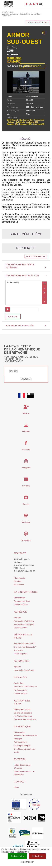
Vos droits (18, 650)
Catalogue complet (22, 745)
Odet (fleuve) (12, 120)
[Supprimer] (44, 288)
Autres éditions (20, 742)
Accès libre (19, 683)
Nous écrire (19, 585)
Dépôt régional (20, 654)
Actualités (21, 661)
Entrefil (20, 759)
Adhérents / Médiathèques (25, 686)
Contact (20, 553)
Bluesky (26, 504)
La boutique (22, 726)
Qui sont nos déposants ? (25, 647)
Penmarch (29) (25, 124)
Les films (20, 677)
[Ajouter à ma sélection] (43, 33)
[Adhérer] (27, 4)
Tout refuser (37, 856)
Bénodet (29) (12, 124)
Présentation (19, 598)
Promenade (39, 120)
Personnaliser (27, 862)
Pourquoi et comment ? (24, 643)
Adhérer (17, 617)
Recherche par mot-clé (26, 275)
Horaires (17, 581)
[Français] (21, 395)
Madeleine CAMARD (14, 59)
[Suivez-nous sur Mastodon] (26, 516)
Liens (16, 787)
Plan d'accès (19, 578)
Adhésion (20, 611)
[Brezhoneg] (41, 4)
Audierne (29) (32, 122)
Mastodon (26, 522)
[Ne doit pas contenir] (44, 297)
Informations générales (24, 670)
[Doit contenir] (44, 292)
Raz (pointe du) (25, 120)
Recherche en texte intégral (26, 266)
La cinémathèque (26, 592)
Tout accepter (17, 856)
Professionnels (20, 690)
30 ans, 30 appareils (23, 713)
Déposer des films (22, 601)
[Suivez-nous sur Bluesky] (26, 498)
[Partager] (37, 4)
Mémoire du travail (22, 709)
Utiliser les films (21, 604)
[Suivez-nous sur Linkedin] (26, 480)
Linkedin (26, 486)
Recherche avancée (26, 325)
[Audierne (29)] (24, 282)
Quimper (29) (38, 124)
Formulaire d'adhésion (24, 621)
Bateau (11, 122)
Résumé (25, 138)
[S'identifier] (33, 4)
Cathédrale (20, 122)
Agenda (17, 667)
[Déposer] (30, 4)
